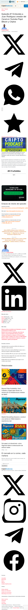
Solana (3, 319)
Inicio (3, 9)
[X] (14, 285)
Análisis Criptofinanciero (6, 583)
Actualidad (4, 385)
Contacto (3, 602)
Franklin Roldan (5, 30)
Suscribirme (4, 465)
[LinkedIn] (14, 310)
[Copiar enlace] (2, 109)
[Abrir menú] (15, 6)
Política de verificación (6, 590)
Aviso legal (4, 603)
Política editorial (5, 589)
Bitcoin (3, 316)
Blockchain (4, 579)
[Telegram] (14, 547)
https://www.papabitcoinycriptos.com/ (14, 211)
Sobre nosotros (5, 599)
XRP (2, 322)
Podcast (6, 9)
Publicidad (4, 600)
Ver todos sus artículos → (7, 311)
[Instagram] (14, 522)
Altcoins (3, 582)
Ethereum (4, 318)
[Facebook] (14, 572)
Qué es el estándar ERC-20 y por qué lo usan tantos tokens (14, 353)
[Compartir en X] (14, 56)
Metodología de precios (6, 593)
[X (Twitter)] (14, 497)
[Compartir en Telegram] (14, 81)
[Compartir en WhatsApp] (14, 107)
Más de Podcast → (5, 368)
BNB (2, 321)
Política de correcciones (6, 592)
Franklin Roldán (16, 607)
